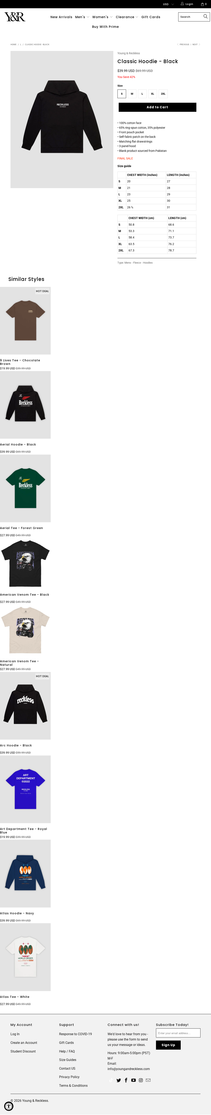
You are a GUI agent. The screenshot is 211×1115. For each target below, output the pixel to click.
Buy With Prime (105, 27)
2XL (163, 93)
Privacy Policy (69, 1077)
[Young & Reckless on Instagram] (141, 1080)
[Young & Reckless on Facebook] (126, 1080)
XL (152, 93)
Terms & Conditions (73, 1086)
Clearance (125, 17)
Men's (80, 17)
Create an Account (24, 1043)
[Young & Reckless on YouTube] (133, 1080)
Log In (15, 1034)
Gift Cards (151, 17)
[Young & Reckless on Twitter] (111, 1080)
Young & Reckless (128, 53)
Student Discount (23, 1051)
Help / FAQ (67, 1051)
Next (195, 44)
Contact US (67, 1068)
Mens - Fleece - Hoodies (138, 262)
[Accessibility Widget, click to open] (8, 1106)
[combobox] (194, 16)
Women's (100, 17)
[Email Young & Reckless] (148, 1080)
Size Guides (67, 1060)
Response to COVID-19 (75, 1034)
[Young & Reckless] (19, 16)
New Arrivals (61, 17)
